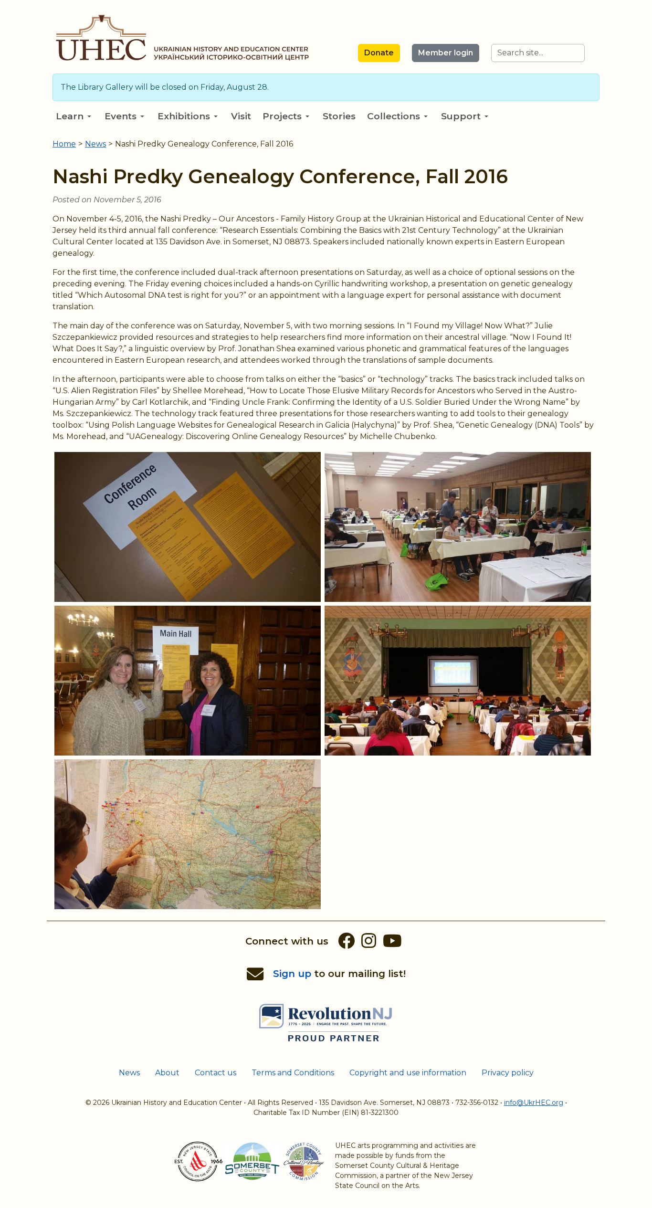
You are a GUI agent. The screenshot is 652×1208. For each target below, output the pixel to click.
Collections (393, 116)
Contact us (215, 1072)
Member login (445, 52)
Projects (282, 116)
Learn (70, 116)
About (167, 1072)
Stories (339, 116)
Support (461, 116)
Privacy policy (508, 1072)
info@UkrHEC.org (533, 1102)
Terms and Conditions (293, 1072)
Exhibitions (184, 116)
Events (121, 116)
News (129, 1072)
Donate (379, 52)
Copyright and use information (407, 1072)
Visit (241, 116)
